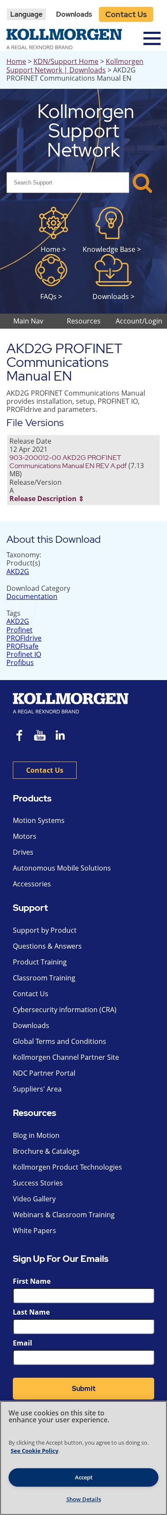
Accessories (32, 884)
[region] (83, 1458)
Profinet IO (23, 654)
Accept (83, 1477)
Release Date (30, 441)
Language (26, 14)
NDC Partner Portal (44, 1073)
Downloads (74, 14)
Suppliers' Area (37, 1089)
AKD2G (17, 571)
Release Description (43, 498)
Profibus (20, 662)
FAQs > (51, 296)
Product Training (40, 962)
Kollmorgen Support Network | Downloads (74, 65)
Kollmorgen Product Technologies (67, 1167)
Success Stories (38, 1183)
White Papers (34, 1230)
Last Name (31, 1312)
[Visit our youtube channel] (40, 736)
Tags (13, 613)
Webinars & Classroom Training (64, 1214)
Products (32, 798)
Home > (53, 249)
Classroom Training (44, 978)
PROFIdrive (24, 638)
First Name (32, 1281)
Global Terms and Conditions (59, 1041)
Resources (34, 1113)
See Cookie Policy (34, 1451)
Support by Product (45, 930)
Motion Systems (39, 820)
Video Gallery (34, 1199)
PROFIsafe (22, 646)
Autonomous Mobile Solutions (62, 868)
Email (22, 1343)
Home (16, 61)
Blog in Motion (36, 1135)
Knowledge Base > (112, 249)
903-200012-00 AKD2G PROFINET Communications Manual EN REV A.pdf (68, 461)
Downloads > (113, 296)
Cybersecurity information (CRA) (64, 1009)
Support (30, 908)
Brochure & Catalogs (46, 1151)
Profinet (19, 630)
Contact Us (126, 14)
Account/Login (139, 321)
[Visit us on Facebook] (20, 736)
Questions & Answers (47, 946)
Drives (23, 852)
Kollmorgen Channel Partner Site (66, 1057)
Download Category (38, 588)
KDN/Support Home (65, 61)
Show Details (83, 1499)
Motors (24, 836)
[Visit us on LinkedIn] (63, 736)
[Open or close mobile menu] (152, 38)
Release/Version (35, 482)
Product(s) (23, 563)
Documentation (31, 596)
